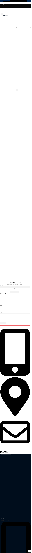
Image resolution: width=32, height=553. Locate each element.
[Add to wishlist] (8, 14)
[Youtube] (5, 452)
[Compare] (6, 14)
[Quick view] (4, 14)
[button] (2, 14)
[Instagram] (3, 452)
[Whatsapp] (7, 452)
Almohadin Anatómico (20, 92)
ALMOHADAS (2, 17)
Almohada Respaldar (5, 15)
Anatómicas (6, 17)
